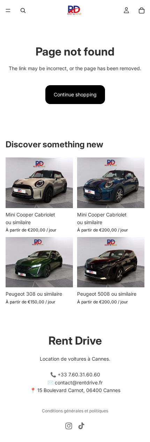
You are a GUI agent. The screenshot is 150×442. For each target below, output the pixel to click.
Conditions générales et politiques (75, 410)
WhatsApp (134, 426)
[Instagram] (69, 426)
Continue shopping (75, 94)
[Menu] (8, 10)
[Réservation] (141, 10)
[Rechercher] (23, 10)
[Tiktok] (81, 426)
